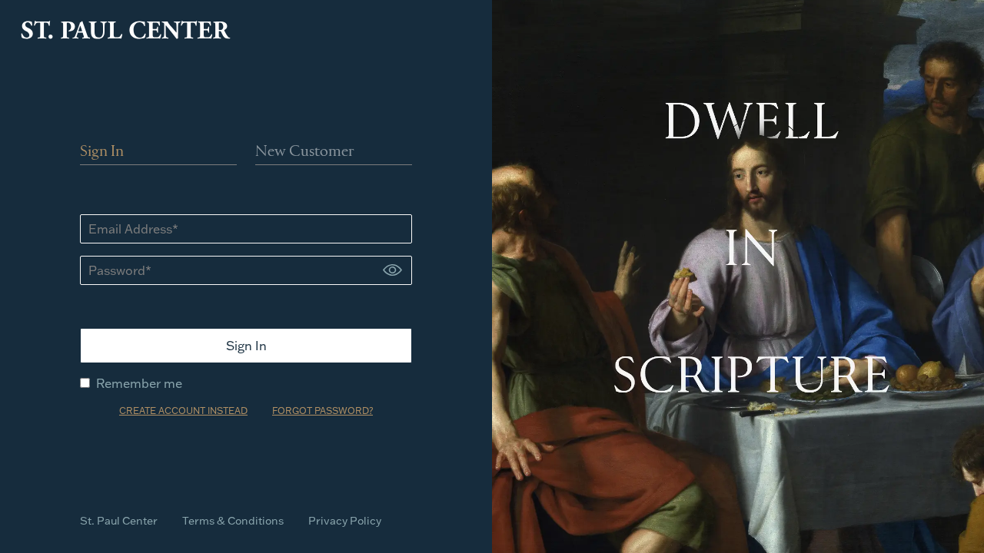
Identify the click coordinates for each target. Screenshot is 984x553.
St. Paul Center (119, 521)
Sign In (102, 152)
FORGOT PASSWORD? (322, 410)
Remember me (139, 383)
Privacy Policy (344, 521)
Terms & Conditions (233, 521)
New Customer (304, 152)
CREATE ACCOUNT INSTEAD (183, 410)
